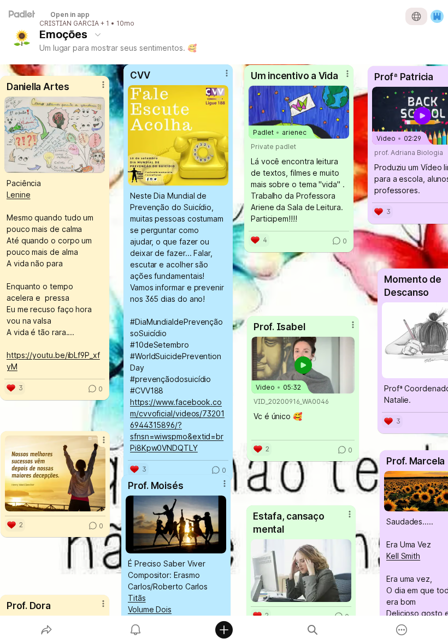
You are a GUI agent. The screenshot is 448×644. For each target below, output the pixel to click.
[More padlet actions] (401, 630)
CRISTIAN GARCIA (69, 23)
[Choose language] (416, 16)
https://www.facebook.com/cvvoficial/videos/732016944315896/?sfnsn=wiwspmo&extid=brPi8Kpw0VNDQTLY (177, 424)
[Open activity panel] (135, 630)
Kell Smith (403, 555)
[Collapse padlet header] (98, 34)
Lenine (19, 194)
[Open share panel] (46, 630)
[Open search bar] (312, 630)
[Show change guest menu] (437, 16)
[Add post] (224, 630)
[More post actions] (96, 608)
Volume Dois (150, 609)
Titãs (137, 598)
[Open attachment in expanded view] (176, 524)
